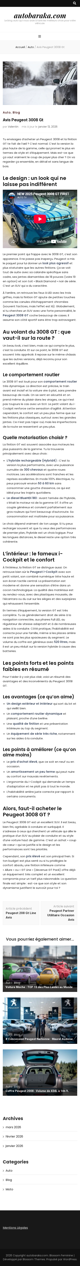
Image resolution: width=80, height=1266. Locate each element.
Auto (7, 112)
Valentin (13, 127)
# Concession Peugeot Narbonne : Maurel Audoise (39, 1039)
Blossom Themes (34, 1259)
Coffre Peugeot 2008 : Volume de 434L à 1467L (37, 1091)
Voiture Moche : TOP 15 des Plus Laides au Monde (39, 987)
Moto (9, 1189)
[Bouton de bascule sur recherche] (74, 3)
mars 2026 (13, 1127)
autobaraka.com (40, 15)
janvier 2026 (14, 1146)
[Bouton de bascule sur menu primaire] (40, 36)
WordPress (70, 1259)
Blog (16, 112)
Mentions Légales (15, 1228)
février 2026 (14, 1136)
